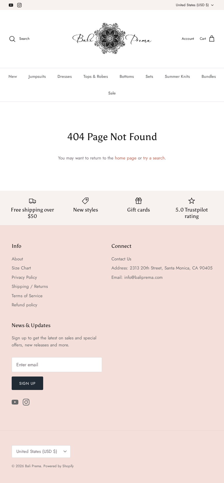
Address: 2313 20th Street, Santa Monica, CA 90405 (161, 268)
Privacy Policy (24, 277)
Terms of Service (27, 296)
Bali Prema (33, 466)
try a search (154, 158)
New (12, 76)
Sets (149, 76)
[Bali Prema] (112, 39)
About (17, 259)
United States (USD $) (192, 5)
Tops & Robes (95, 76)
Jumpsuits (37, 76)
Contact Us (121, 259)
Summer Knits (177, 76)
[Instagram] (19, 5)
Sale (112, 93)
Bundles (209, 76)
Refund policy (24, 305)
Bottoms (127, 76)
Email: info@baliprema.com (137, 277)
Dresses (64, 76)
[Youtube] (11, 5)
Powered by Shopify (58, 466)
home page (125, 158)
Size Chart (21, 268)
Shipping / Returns (30, 286)
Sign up (27, 383)
